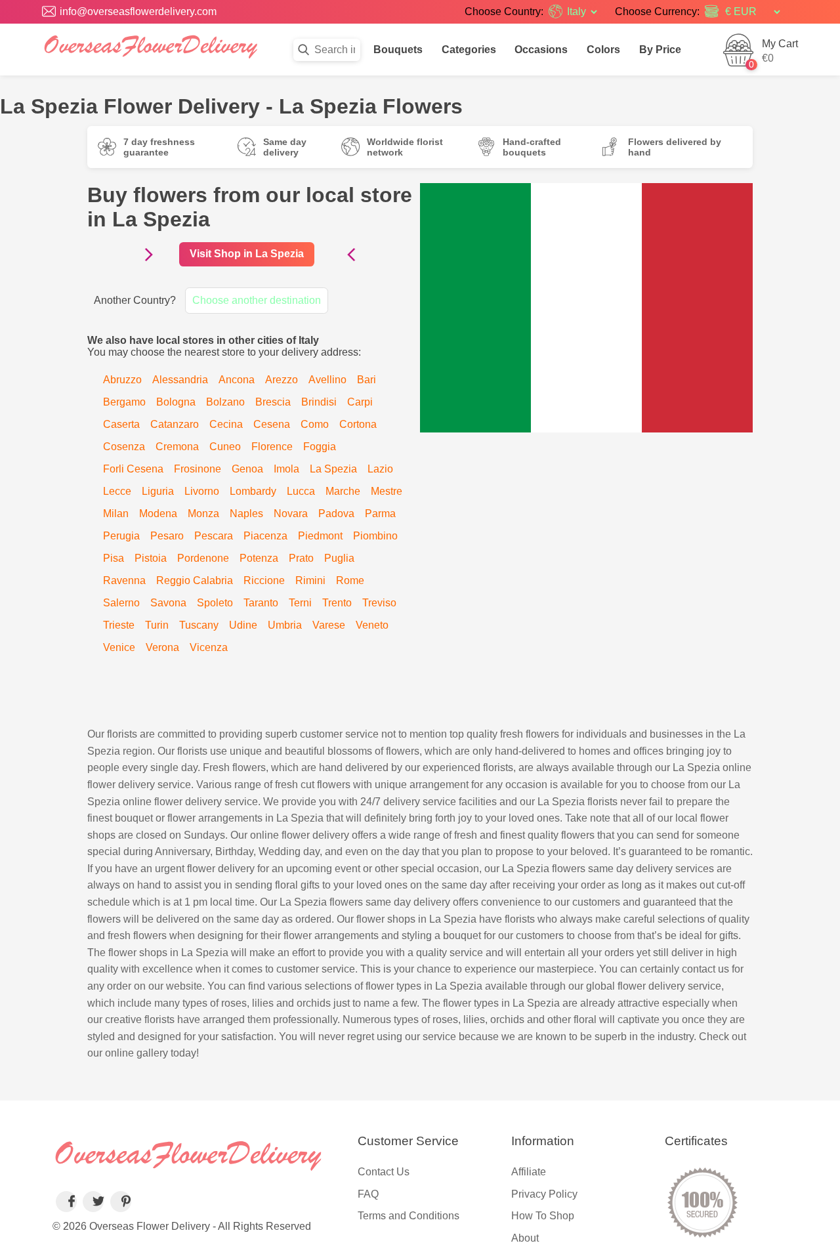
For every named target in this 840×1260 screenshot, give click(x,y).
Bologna (176, 402)
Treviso (379, 602)
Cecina (226, 424)
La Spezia (333, 468)
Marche (343, 491)
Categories (469, 49)
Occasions (541, 49)
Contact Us (384, 1171)
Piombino (375, 535)
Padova (336, 513)
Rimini (310, 580)
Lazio (380, 468)
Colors (603, 49)
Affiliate (528, 1171)
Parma (380, 513)
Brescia (273, 402)
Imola (286, 468)
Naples (246, 513)
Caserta (121, 424)
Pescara (213, 535)
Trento (337, 602)
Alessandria (180, 379)
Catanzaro (174, 424)
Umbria (285, 625)
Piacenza (265, 535)
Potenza (259, 558)
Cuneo (225, 446)
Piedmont (320, 535)
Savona (168, 602)
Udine (243, 625)
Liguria (158, 491)
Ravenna (124, 580)
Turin (157, 625)
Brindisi (319, 402)
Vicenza (209, 647)
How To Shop (542, 1215)
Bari (366, 379)
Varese (328, 625)
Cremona (177, 446)
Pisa (113, 558)
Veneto (372, 625)
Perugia (121, 535)
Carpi (360, 402)
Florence (272, 446)
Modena (158, 513)
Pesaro (167, 535)
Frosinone (197, 468)
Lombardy (253, 491)
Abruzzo (122, 379)
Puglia (339, 558)
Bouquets (398, 49)
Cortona (358, 424)
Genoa (247, 468)
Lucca (301, 491)
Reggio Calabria (194, 580)
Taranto (260, 602)
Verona (162, 647)
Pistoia (151, 558)
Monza (203, 513)
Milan (116, 513)
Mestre (386, 491)
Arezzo (281, 379)
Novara (291, 513)
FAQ (368, 1194)
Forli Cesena (133, 468)
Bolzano (225, 402)
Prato (301, 558)
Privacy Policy (544, 1194)
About (525, 1238)
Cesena (271, 424)
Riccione (264, 580)
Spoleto (215, 602)
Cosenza (124, 446)
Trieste (119, 625)
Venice (119, 647)
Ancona (237, 379)
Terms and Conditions (408, 1215)
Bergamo (124, 402)
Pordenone (203, 558)
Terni (300, 602)
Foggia (319, 446)
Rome (350, 580)
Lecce (117, 491)
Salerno (121, 602)
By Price (660, 49)
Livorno (201, 491)
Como (315, 424)
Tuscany (199, 625)
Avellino (327, 379)
